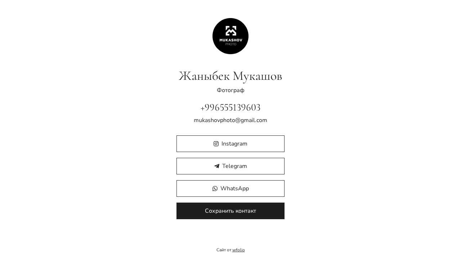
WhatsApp (234, 188)
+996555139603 (230, 107)
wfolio (238, 250)
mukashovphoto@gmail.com (230, 120)
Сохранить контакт (230, 211)
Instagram (234, 144)
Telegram (234, 166)
